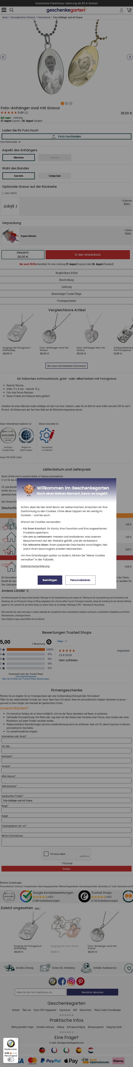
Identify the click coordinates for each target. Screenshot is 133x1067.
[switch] (11, 1059)
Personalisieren (80, 580)
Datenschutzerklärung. (35, 566)
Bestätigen (50, 580)
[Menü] (16, 1040)
